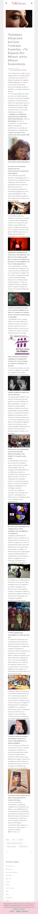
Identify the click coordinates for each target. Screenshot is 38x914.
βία (14, 839)
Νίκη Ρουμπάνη (11, 846)
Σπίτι (7, 891)
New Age (8, 878)
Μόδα (7, 900)
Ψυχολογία (9, 897)
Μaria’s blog (9, 869)
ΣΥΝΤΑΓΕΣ (9, 875)
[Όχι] (36, 908)
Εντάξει (12, 911)
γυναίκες (20, 839)
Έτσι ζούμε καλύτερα (11, 872)
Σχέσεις (8, 881)
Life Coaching (10, 888)
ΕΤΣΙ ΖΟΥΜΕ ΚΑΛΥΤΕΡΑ (15, 70)
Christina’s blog (10, 866)
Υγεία (7, 894)
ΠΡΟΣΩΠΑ (24, 70)
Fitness (8, 885)
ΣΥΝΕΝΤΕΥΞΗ (23, 846)
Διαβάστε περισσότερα (22, 911)
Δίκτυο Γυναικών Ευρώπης (14, 843)
